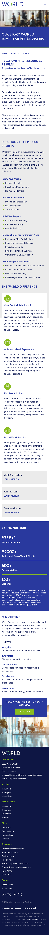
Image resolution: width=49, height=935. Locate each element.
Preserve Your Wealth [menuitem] (11, 767)
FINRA (30, 919)
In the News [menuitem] (7, 796)
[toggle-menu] (45, 4)
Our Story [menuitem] (6, 827)
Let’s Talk (24, 711)
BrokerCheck (30, 908)
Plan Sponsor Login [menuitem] (10, 852)
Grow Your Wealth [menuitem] (10, 764)
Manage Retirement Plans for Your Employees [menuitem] (22, 775)
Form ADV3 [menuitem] (7, 871)
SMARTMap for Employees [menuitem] (14, 778)
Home (4, 53)
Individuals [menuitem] (6, 789)
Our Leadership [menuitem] (8, 831)
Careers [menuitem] (5, 838)
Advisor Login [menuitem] (8, 856)
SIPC (36, 919)
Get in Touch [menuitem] (7, 885)
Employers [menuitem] (6, 792)
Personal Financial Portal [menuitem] (13, 849)
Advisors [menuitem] (5, 817)
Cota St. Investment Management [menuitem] (16, 867)
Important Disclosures (11, 908)
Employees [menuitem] (6, 814)
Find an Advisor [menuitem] (8, 860)
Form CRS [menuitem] (6, 874)
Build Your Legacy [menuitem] (10, 771)
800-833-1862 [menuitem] (8, 888)
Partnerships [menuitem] (7, 835)
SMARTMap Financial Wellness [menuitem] (15, 863)
